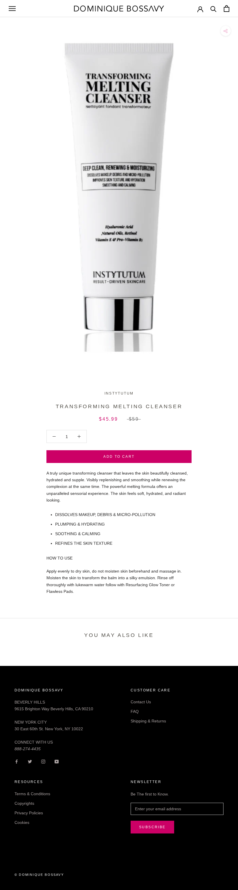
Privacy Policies (29, 813)
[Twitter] (30, 761)
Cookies (22, 822)
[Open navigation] (12, 8)
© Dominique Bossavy (39, 874)
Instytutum (119, 393)
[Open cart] (226, 8)
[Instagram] (43, 761)
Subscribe (152, 827)
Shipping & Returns (148, 721)
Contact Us (141, 702)
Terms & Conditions (32, 793)
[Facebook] (17, 761)
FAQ (135, 711)
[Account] (200, 9)
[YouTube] (57, 761)
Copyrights (24, 803)
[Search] (213, 9)
